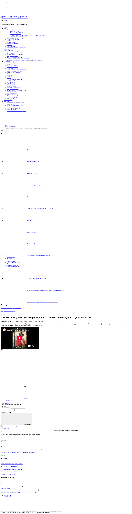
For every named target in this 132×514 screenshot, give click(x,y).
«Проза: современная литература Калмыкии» (11, 308)
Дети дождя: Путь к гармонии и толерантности (13, 469)
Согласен (47, 512)
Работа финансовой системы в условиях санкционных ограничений (18, 452)
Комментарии (7, 400)
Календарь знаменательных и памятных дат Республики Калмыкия (16, 313)
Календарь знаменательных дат (8, 311)
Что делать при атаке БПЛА (8, 474)
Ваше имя (3, 406)
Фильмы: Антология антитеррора (9, 471)
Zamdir (25, 398)
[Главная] (15, 124)
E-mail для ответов (6, 407)
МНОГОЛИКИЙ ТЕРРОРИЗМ (9, 466)
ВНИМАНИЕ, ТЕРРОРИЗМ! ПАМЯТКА (12, 464)
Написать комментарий (7, 403)
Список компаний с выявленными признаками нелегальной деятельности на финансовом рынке (26, 449)
